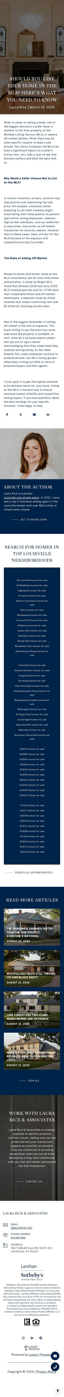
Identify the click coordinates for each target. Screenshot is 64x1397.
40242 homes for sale (32, 785)
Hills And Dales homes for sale (32, 686)
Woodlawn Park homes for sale (32, 646)
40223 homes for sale (32, 841)
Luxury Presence (41, 1354)
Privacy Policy (46, 1371)
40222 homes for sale (32, 769)
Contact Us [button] (34, 1181)
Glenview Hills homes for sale (32, 724)
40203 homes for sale (32, 821)
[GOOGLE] (41, 1338)
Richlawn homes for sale (32, 636)
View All (34, 1080)
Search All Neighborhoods (34, 872)
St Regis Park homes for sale (32, 714)
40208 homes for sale (32, 831)
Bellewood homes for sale (32, 625)
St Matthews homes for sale (32, 585)
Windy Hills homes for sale (32, 641)
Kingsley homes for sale (32, 675)
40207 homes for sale (32, 749)
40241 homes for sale (32, 826)
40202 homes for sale (32, 795)
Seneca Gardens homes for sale (32, 670)
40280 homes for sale (32, 754)
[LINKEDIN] (32, 1338)
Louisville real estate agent (21, 497)
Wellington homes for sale (32, 709)
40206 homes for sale (32, 759)
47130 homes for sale (32, 805)
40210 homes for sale (32, 852)
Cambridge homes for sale (32, 719)
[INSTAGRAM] (23, 1338)
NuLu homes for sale (32, 610)
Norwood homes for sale (32, 680)
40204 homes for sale (32, 780)
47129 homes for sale (32, 836)
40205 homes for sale (32, 774)
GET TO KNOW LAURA (34, 519)
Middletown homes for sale (32, 615)
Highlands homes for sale (32, 590)
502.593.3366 (18, 1238)
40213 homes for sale (32, 846)
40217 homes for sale (32, 810)
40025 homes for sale (32, 764)
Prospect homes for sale (32, 595)
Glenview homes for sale (32, 730)
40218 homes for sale (32, 815)
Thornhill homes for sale (32, 665)
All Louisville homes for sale (32, 580)
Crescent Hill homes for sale (32, 620)
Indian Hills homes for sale (32, 630)
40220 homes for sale (32, 790)
